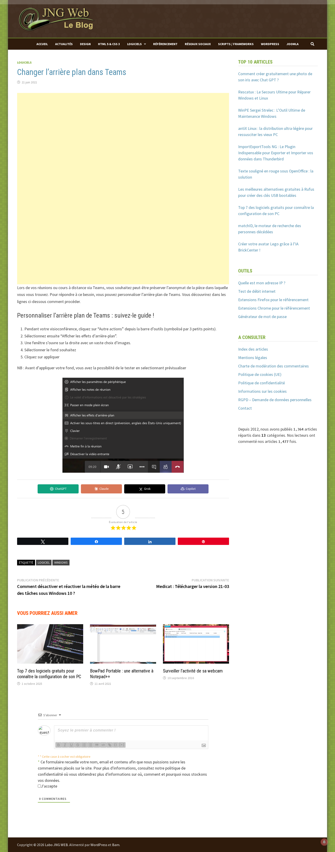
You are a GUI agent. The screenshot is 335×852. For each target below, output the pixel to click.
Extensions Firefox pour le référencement (273, 299)
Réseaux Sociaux (198, 44)
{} (115, 744)
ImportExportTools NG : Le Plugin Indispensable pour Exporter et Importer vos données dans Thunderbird (275, 153)
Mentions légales (252, 357)
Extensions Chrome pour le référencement (274, 308)
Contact (245, 408)
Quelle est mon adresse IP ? (261, 282)
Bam (115, 844)
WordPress (270, 44)
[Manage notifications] (324, 842)
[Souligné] (71, 745)
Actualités (64, 44)
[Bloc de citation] (97, 745)
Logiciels (134, 44)
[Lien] (109, 745)
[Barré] (78, 745)
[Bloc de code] (103, 745)
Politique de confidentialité (261, 382)
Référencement (165, 44)
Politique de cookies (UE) (259, 374)
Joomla (292, 44)
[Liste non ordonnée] (90, 745)
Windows (61, 562)
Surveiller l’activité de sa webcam (193, 671)
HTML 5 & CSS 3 (109, 44)
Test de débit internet (257, 291)
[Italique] (65, 745)
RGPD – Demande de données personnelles (275, 399)
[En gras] (58, 745)
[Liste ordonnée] (84, 745)
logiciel (44, 562)
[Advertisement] (123, 125)
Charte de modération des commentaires (273, 366)
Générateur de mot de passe (262, 316)
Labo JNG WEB (56, 844)
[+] (121, 744)
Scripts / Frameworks (236, 44)
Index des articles (253, 349)
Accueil (42, 44)
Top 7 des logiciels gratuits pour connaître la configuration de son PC (49, 673)
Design (85, 44)
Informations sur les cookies (262, 391)
